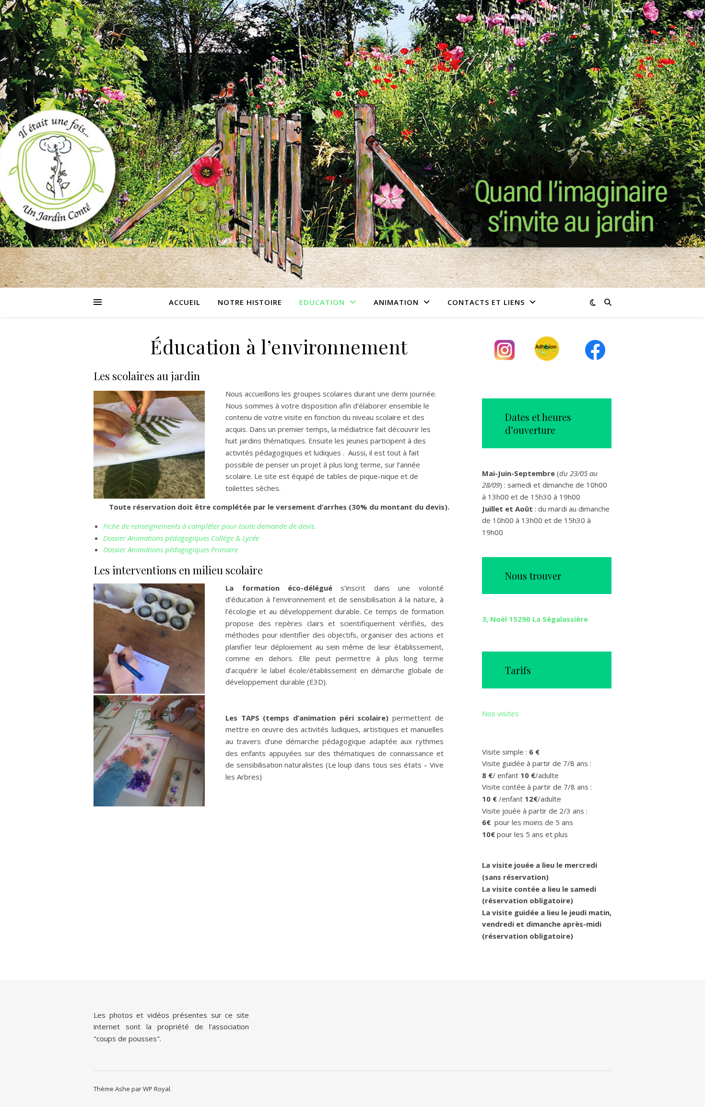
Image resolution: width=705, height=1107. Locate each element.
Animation (396, 302)
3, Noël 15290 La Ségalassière (535, 619)
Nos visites (500, 713)
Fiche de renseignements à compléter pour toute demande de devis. (209, 526)
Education (322, 302)
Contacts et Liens (486, 302)
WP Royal (156, 1088)
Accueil (184, 302)
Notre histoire (250, 302)
